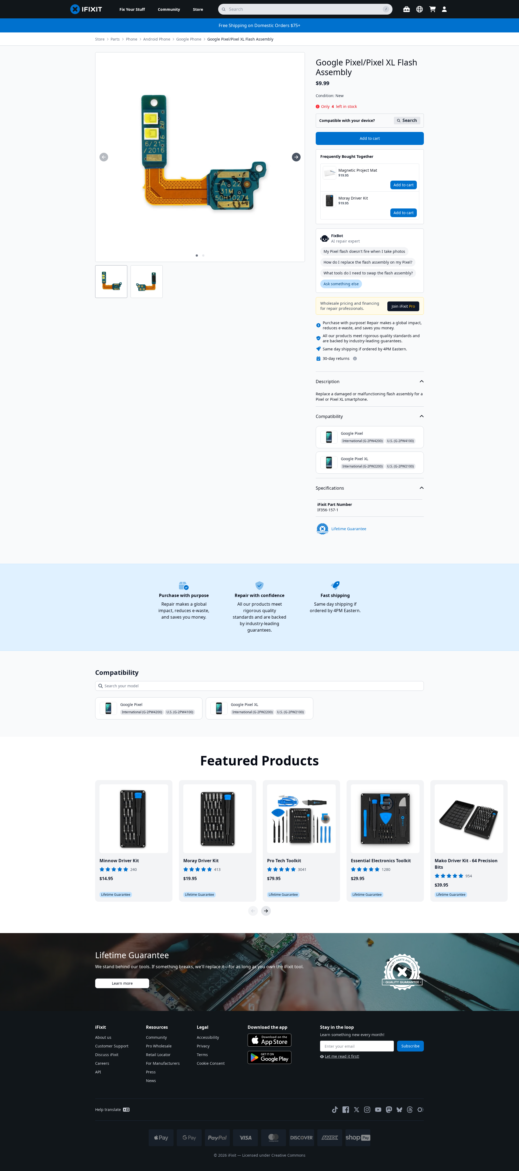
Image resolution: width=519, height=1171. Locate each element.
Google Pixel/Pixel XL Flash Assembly (240, 39)
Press (151, 1071)
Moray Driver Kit (353, 198)
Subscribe (410, 1046)
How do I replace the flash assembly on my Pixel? (368, 262)
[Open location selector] (419, 9)
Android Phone (156, 39)
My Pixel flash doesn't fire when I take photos (364, 251)
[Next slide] (266, 911)
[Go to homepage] (88, 9)
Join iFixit (403, 306)
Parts (115, 39)
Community (156, 1037)
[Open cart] (432, 9)
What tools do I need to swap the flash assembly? (368, 273)
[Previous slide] (253, 911)
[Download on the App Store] (269, 1040)
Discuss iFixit (106, 1054)
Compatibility (329, 416)
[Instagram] (367, 1109)
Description (328, 381)
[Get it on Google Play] (269, 1057)
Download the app (267, 1027)
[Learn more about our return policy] (355, 358)
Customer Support (111, 1046)
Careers (102, 1063)
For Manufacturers (163, 1063)
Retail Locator (158, 1054)
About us (103, 1037)
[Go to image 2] (203, 255)
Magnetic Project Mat (357, 170)
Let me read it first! (342, 1056)
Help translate (108, 1109)
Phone (131, 39)
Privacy (203, 1046)
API (98, 1071)
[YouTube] (378, 1109)
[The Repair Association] (420, 1109)
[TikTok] (335, 1109)
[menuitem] (132, 9)
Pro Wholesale (159, 1046)
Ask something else (341, 283)
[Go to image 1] (197, 255)
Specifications (330, 488)
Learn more (122, 983)
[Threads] (410, 1109)
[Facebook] (345, 1109)
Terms (202, 1054)
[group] (103, 157)
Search (409, 120)
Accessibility (208, 1037)
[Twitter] (356, 1109)
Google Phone (188, 39)
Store (100, 39)
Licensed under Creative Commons (273, 1155)
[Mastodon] (389, 1109)
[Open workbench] (406, 9)
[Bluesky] (399, 1110)
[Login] (444, 9)
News (151, 1080)
